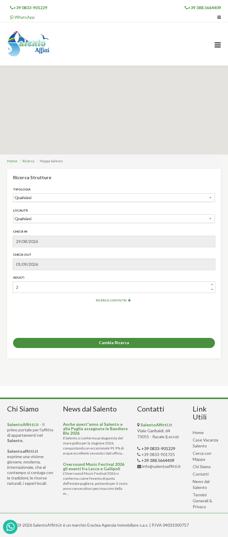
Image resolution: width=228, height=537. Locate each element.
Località (20, 210)
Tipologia (22, 189)
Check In (20, 231)
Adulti (18, 277)
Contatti (201, 473)
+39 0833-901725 (158, 454)
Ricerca (28, 161)
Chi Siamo (202, 466)
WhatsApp (24, 17)
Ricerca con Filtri (111, 300)
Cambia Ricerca (114, 342)
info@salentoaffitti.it (161, 466)
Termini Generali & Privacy (202, 500)
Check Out (22, 254)
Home (12, 161)
